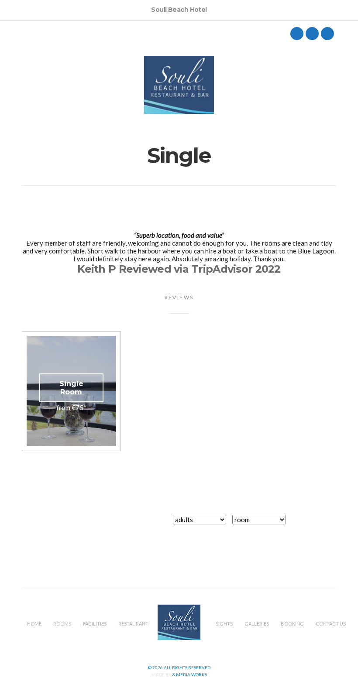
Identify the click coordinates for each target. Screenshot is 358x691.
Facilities (95, 623)
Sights (224, 623)
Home (34, 623)
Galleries (256, 623)
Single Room (71, 388)
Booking (292, 623)
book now (315, 524)
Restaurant (133, 623)
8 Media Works (189, 674)
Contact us (331, 623)
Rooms (62, 623)
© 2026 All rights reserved (179, 667)
